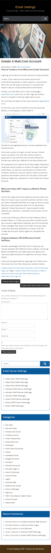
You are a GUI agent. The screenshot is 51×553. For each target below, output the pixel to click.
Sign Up (4, 271)
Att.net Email (11, 428)
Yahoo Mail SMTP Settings (16, 382)
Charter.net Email (13, 432)
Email (4, 329)
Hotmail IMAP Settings (15, 396)
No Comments (24, 67)
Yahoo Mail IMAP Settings (16, 379)
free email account (31, 273)
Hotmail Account (12, 465)
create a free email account (26, 271)
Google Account (12, 459)
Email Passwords (12, 438)
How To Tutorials (41, 268)
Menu (6, 18)
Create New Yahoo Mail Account (35, 285)
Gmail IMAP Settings (14, 406)
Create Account (7, 268)
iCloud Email (11, 475)
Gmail (8, 452)
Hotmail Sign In (12, 469)
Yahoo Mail (10, 502)
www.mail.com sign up (11, 276)
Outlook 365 (10, 482)
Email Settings (25, 7)
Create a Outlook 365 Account (34, 522)
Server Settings (12, 489)
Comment (6, 302)
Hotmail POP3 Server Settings (18, 389)
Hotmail (9, 462)
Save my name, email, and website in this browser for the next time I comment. (24, 346)
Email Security (11, 442)
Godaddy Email (11, 455)
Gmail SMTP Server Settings (17, 402)
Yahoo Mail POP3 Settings (16, 385)
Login (7, 479)
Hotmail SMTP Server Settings (18, 392)
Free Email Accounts (24, 268)
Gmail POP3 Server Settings (17, 399)
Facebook (9, 445)
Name (4, 322)
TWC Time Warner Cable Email (18, 496)
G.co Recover (26, 528)
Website (4, 336)
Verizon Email (11, 499)
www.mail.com (7, 94)
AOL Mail (9, 425)
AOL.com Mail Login (30, 525)
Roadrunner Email (13, 486)
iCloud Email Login (10, 281)
